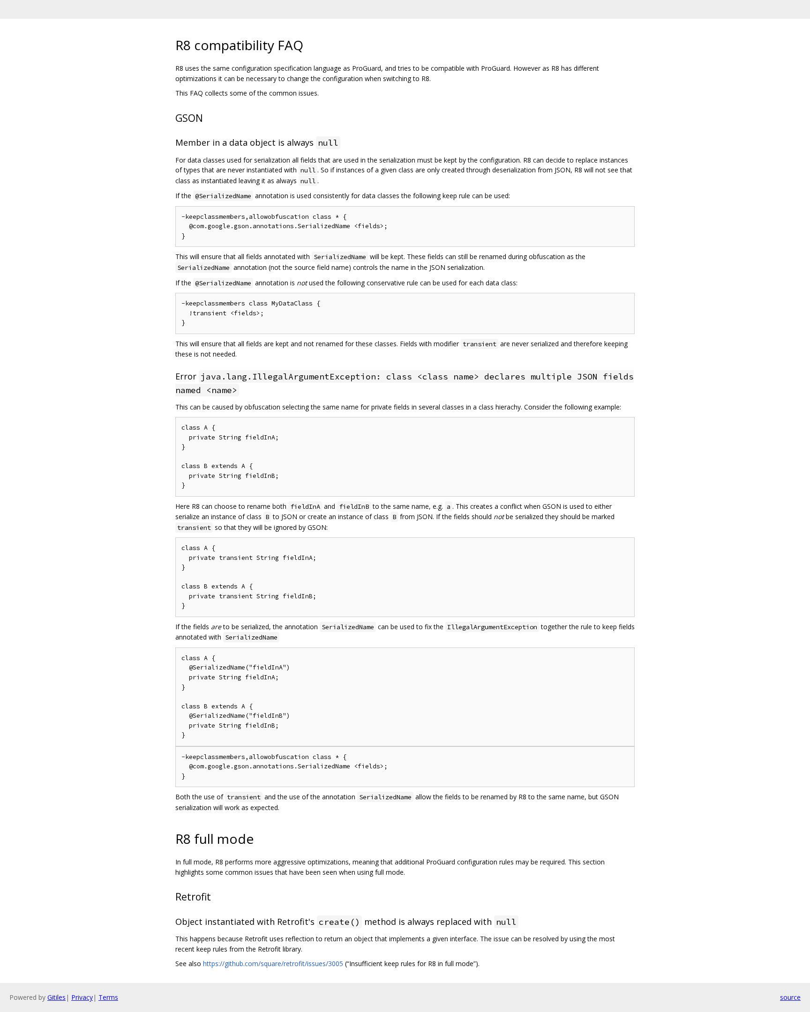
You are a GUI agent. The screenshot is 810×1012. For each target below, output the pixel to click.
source (790, 997)
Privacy (82, 997)
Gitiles (56, 997)
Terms (108, 997)
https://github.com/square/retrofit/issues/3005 (273, 963)
